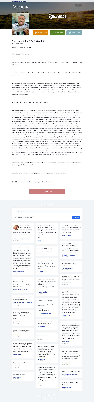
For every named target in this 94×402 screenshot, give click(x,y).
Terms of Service (51, 396)
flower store (49, 182)
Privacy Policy (43, 396)
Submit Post (76, 217)
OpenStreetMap (48, 398)
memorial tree (28, 182)
